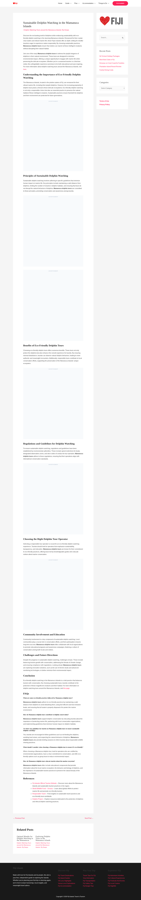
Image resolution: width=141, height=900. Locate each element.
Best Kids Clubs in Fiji (107, 59)
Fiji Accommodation (64, 886)
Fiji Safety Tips (88, 883)
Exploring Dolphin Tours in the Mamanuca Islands (43, 838)
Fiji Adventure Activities (116, 875)
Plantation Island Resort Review (110, 66)
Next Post (89, 818)
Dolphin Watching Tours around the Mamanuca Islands (42, 30)
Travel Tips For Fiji (89, 875)
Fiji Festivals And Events (116, 881)
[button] (70, 3)
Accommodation (88, 3)
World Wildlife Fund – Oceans (42, 788)
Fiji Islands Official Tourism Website (44, 783)
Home (60, 3)
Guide (67, 3)
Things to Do (102, 3)
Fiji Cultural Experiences (116, 878)
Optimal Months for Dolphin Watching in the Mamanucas (25, 838)
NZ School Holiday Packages (109, 56)
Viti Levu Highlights (64, 881)
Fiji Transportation (89, 881)
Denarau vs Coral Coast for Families (111, 63)
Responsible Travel (39, 794)
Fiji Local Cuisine (114, 883)
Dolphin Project (37, 799)
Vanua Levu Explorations (66, 883)
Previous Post (19, 818)
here (24, 69)
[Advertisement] (53, 137)
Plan (76, 3)
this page (66, 688)
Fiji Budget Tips (88, 886)
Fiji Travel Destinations (66, 875)
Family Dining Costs (106, 70)
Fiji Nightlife (112, 886)
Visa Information (88, 878)
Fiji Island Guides (64, 878)
